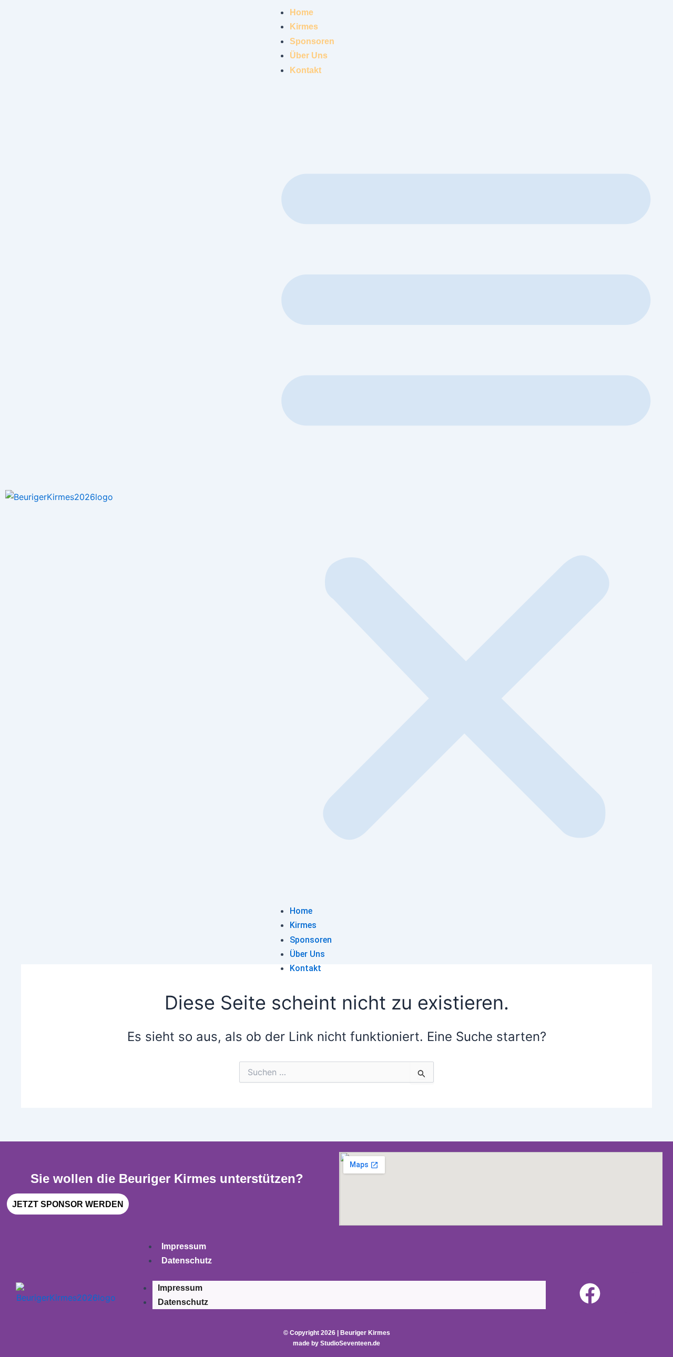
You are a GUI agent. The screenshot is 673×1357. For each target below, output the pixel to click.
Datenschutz (186, 1260)
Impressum (183, 1246)
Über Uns (309, 55)
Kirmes (304, 26)
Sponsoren (312, 41)
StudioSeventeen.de (350, 1343)
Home (301, 12)
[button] (466, 497)
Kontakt (305, 70)
